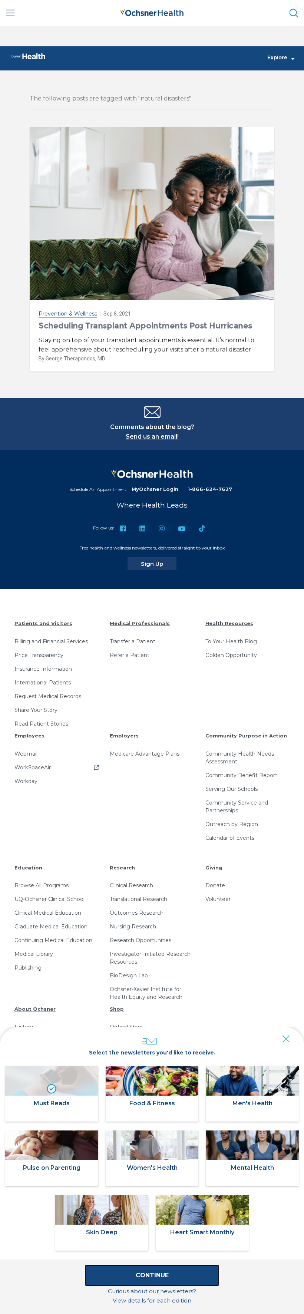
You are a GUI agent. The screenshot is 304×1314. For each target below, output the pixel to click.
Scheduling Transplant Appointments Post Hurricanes (145, 326)
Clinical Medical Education (47, 912)
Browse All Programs (41, 885)
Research (122, 868)
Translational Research (138, 899)
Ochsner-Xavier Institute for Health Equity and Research (146, 993)
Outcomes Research (136, 912)
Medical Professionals (140, 623)
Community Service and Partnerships (236, 806)
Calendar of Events (229, 838)
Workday (25, 781)
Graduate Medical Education (50, 926)
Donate (215, 885)
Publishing (28, 967)
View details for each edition (152, 1300)
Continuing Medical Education (53, 940)
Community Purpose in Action (246, 736)
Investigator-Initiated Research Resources (150, 958)
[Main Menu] (10, 13)
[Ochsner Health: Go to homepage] (152, 11)
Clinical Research (131, 885)
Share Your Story (35, 710)
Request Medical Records (47, 696)
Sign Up (158, 563)
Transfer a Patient (132, 641)
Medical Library (33, 954)
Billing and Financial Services (51, 641)
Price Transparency (38, 655)
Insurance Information (43, 669)
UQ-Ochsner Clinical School (49, 899)
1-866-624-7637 (210, 489)
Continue (152, 1275)
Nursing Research (133, 926)
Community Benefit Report (241, 775)
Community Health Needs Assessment (239, 757)
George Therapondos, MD (75, 358)
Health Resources (229, 623)
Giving (213, 868)
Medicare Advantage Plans (144, 753)
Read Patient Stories (41, 723)
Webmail (25, 753)
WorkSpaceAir (32, 767)
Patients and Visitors (43, 623)
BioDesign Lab (129, 975)
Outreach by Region (231, 824)
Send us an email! (152, 436)
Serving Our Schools (231, 789)
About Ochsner (35, 1009)
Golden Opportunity (231, 655)
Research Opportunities (140, 940)
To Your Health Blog (231, 641)
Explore (277, 58)
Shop (117, 1009)
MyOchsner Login (155, 489)
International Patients (42, 682)
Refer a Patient (129, 655)
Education (28, 868)
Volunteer (218, 899)
